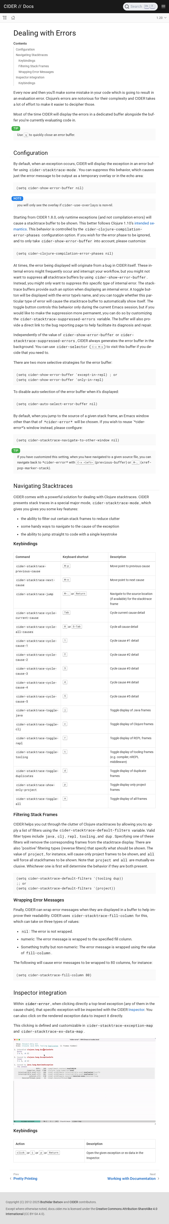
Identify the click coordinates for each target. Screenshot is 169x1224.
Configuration (25, 49)
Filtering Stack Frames (33, 66)
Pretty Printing (25, 1178)
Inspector (136, 1009)
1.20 (159, 18)
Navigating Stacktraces (32, 55)
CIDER (10, 6)
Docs (28, 6)
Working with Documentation (131, 1178)
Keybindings (26, 60)
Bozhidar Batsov (51, 1202)
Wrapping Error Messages (36, 72)
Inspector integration (30, 77)
